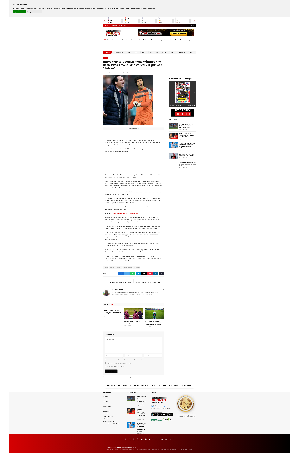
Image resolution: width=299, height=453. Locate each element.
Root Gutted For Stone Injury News (120, 282)
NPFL (136, 52)
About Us (105, 396)
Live (171, 40)
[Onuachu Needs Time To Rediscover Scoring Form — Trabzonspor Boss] (173, 126)
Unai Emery (137, 267)
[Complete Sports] (113, 33)
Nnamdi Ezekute (117, 289)
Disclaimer (105, 409)
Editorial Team (107, 406)
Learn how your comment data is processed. (136, 377)
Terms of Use (106, 404)
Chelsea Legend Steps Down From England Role (133, 322)
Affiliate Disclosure (108, 419)
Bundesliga (182, 52)
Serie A (172, 52)
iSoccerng (162, 385)
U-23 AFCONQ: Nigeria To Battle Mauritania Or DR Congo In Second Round (153, 322)
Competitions (162, 40)
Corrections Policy (108, 416)
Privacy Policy (106, 411)
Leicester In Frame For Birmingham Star (148, 282)
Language (187, 40)
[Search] (193, 25)
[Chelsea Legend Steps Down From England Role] (133, 313)
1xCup (128, 52)
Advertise (105, 401)
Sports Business (174, 385)
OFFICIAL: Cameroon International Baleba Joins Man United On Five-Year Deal (187, 135)
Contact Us (106, 399)
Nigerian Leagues (131, 40)
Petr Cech (118, 267)
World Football (143, 40)
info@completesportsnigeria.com (159, 406)
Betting (106, 25)
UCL (151, 52)
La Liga (164, 52)
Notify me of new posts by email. (116, 366)
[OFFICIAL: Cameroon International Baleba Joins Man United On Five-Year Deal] (173, 136)
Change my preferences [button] (34, 12)
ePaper (120, 25)
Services (113, 25)
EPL (157, 52)
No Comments (132, 72)
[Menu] (105, 40)
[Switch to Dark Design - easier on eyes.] (191, 25)
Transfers (154, 40)
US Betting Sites (187, 385)
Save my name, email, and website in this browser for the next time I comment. (128, 360)
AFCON (143, 52)
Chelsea (112, 267)
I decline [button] (22, 12)
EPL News (105, 57)
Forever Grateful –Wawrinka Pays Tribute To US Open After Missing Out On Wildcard (187, 145)
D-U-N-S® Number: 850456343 (111, 424)
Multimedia (178, 40)
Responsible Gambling (109, 421)
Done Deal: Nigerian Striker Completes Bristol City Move (187, 154)
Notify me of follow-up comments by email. (119, 363)
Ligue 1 (191, 52)
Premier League (127, 267)
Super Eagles (119, 52)
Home (109, 40)
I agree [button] (16, 12)
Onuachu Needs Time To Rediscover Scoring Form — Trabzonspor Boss (187, 126)
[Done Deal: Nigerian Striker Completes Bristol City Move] (173, 156)
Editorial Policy (106, 414)
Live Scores (107, 52)
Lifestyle (153, 385)
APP (125, 25)
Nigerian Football (117, 40)
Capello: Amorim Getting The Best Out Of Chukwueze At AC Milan (112, 312)
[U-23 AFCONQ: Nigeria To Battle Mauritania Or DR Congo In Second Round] (154, 313)
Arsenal (106, 267)
